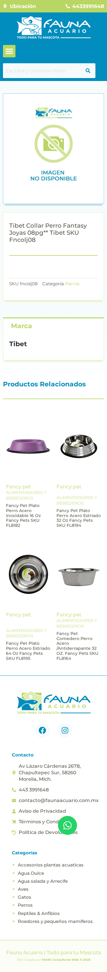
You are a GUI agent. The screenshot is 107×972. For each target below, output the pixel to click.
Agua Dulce (31, 873)
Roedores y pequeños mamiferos (55, 921)
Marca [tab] (21, 326)
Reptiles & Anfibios (39, 913)
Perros (72, 283)
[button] (9, 51)
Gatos (24, 897)
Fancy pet (18, 487)
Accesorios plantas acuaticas (51, 865)
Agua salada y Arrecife (43, 881)
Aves (23, 889)
